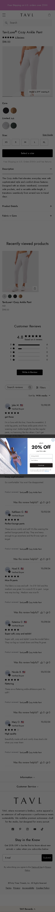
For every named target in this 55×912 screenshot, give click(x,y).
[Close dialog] (53, 440)
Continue (41, 465)
